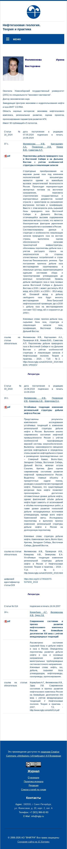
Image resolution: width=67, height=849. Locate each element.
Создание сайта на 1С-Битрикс (34, 841)
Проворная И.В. (42, 147)
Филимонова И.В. (34, 144)
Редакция (33, 785)
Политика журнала (33, 781)
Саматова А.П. (36, 150)
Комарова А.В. (36, 401)
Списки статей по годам (33, 789)
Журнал (34, 771)
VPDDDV (33, 365)
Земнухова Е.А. (51, 401)
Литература (34, 374)
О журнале (33, 777)
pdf (8, 156)
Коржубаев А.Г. (38, 612)
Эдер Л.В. (39, 615)
